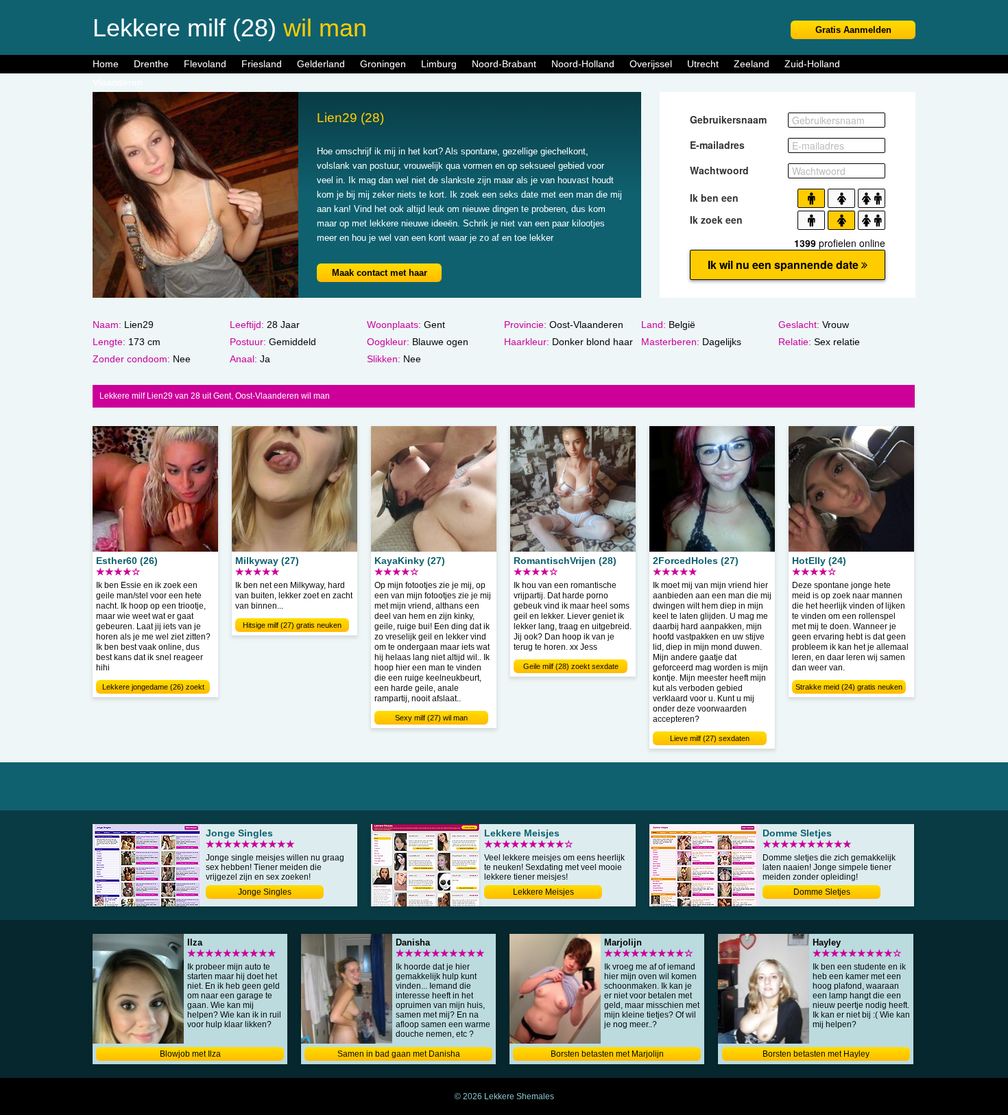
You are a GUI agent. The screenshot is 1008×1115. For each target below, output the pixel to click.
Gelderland (321, 63)
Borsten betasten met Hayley (816, 1054)
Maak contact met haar (379, 273)
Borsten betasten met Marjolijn (607, 1054)
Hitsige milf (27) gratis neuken (292, 625)
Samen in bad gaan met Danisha (398, 1054)
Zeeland (751, 63)
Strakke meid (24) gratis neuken (848, 687)
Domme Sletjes (821, 892)
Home (106, 63)
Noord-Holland (582, 63)
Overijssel (650, 63)
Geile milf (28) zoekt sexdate (571, 666)
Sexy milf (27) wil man (431, 718)
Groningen (383, 63)
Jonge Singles (264, 892)
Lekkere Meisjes (543, 892)
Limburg (439, 63)
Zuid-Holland (812, 63)
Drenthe (151, 63)
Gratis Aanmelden (853, 30)
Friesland (261, 63)
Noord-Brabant (504, 63)
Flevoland (205, 63)
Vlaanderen (118, 82)
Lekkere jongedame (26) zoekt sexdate (153, 688)
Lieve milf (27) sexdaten (709, 738)
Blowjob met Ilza (190, 1054)
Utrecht (703, 63)
